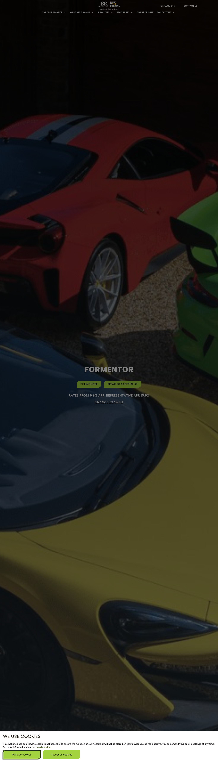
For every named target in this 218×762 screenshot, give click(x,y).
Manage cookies (21, 754)
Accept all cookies (61, 754)
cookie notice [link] (43, 747)
